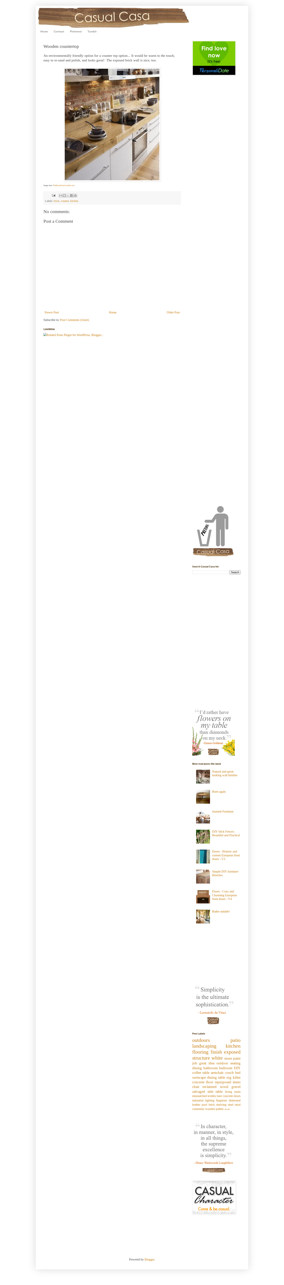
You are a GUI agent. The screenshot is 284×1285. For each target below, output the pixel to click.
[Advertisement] (203, 105)
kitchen (74, 200)
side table (215, 1091)
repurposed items (228, 1082)
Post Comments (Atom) (74, 320)
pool (204, 1104)
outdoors (201, 1040)
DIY (237, 1068)
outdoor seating (228, 1063)
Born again (219, 791)
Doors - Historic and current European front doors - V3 (226, 855)
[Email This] (61, 195)
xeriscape (199, 1077)
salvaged (198, 1091)
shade (227, 1109)
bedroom (225, 1068)
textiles (211, 1096)
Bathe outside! (221, 911)
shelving (221, 1104)
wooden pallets (214, 1109)
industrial (197, 1100)
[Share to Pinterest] (75, 195)
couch (229, 1073)
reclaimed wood (215, 1087)
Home (44, 31)
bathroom (210, 1068)
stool (238, 1104)
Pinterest (76, 31)
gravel (236, 1087)
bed (238, 1073)
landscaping (204, 1046)
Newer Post (51, 312)
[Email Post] (53, 195)
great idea (206, 1063)
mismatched (199, 1096)
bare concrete (225, 1096)
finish (216, 1052)
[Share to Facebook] (72, 195)
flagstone (221, 1100)
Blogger (149, 1259)
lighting (209, 1100)
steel (230, 1104)
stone (228, 1058)
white (217, 1058)
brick (56, 200)
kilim (237, 1077)
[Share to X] (68, 195)
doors (237, 1096)
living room (233, 1091)
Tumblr (92, 31)
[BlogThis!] (64, 195)
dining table (216, 1077)
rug (228, 1077)
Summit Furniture (223, 811)
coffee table (200, 1073)
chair (195, 1087)
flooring (200, 1052)
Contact (59, 31)
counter (65, 200)
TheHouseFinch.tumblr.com (64, 185)
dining (197, 1068)
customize (198, 1109)
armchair (217, 1073)
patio (235, 1040)
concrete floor (202, 1082)
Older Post (173, 312)
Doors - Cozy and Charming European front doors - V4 (224, 895)
